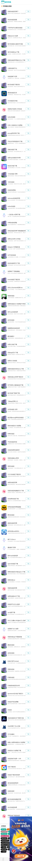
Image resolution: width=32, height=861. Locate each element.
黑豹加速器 (4, 833)
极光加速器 (4, 849)
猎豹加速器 (4, 838)
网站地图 (3, 829)
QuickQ (9, 829)
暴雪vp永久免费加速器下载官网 (8, 845)
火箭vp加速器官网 (5, 842)
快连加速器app (4, 840)
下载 (28, 11)
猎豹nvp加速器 (4, 836)
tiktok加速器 (4, 831)
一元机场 (3, 847)
